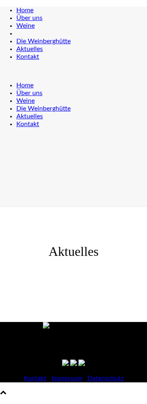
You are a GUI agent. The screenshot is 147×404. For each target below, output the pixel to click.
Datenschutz (105, 378)
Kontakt (27, 56)
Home (24, 10)
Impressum (66, 378)
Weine (25, 25)
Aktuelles (29, 49)
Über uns (29, 18)
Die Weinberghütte (43, 41)
